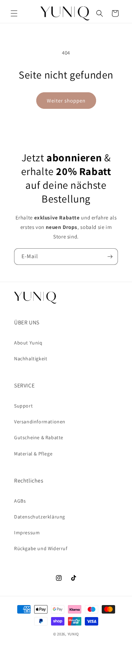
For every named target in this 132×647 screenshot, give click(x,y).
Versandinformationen (39, 421)
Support (23, 406)
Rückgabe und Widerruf (41, 548)
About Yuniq (28, 343)
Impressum (27, 532)
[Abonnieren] (110, 256)
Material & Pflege (33, 453)
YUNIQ (73, 634)
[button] (14, 13)
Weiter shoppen (66, 100)
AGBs (20, 501)
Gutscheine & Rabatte (38, 437)
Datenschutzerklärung (39, 517)
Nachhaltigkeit (30, 358)
